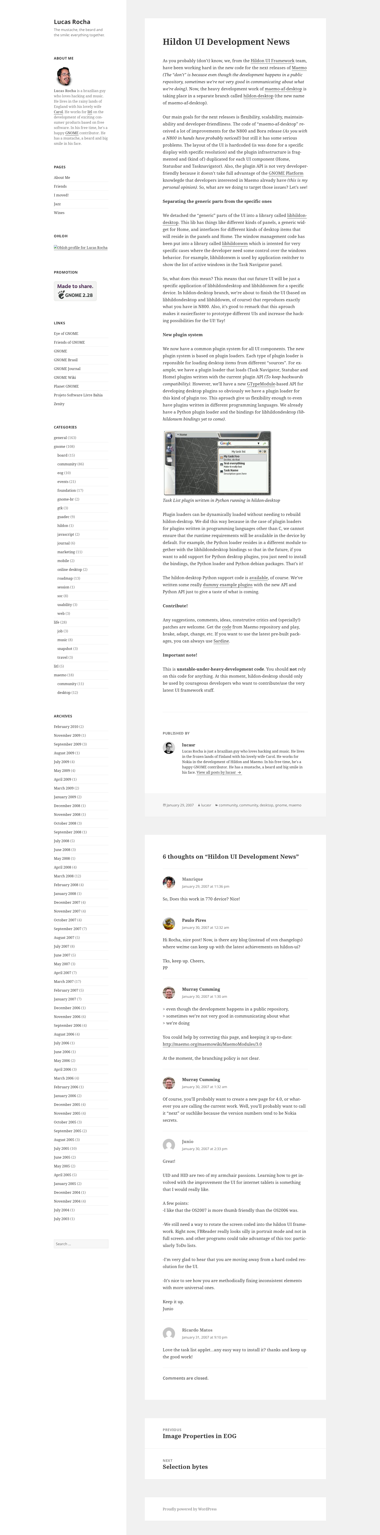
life (56, 622)
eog (60, 472)
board (62, 455)
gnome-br (65, 499)
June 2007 (62, 955)
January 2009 (65, 797)
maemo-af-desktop (283, 89)
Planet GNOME (66, 386)
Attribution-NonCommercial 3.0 (91, 1531)
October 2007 (65, 920)
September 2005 (67, 1131)
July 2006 (61, 1043)
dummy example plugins (228, 585)
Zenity (59, 403)
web (61, 613)
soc (60, 595)
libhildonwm (235, 243)
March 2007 (64, 981)
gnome (59, 446)
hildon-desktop (258, 96)
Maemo (299, 68)
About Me (62, 177)
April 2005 (62, 1174)
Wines (59, 212)
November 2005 (67, 1113)
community (67, 464)
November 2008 (67, 814)
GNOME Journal (67, 368)
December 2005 (67, 1104)
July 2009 (61, 761)
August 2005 (64, 1139)
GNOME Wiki (65, 377)
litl (90, 111)
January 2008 (65, 893)
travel (62, 657)
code (226, 627)
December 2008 (67, 805)
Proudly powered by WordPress (190, 1509)
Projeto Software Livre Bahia (78, 395)
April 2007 (62, 972)
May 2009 (62, 770)
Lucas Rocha (72, 22)
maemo (60, 675)
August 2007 (64, 937)
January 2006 (65, 1095)
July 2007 (61, 946)
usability (64, 604)
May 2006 (62, 1060)
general (60, 437)
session (63, 587)
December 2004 (67, 1192)
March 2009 (64, 788)
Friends (60, 186)
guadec (63, 516)
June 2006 (62, 1051)
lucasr (206, 805)
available (258, 578)
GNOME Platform (286, 173)
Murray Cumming (201, 989)
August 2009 (64, 753)
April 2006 (62, 1069)
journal (63, 543)
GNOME (72, 133)
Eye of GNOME (66, 333)
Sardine (221, 641)
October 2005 (65, 1122)
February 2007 (66, 990)
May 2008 (62, 858)
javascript (65, 534)
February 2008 (66, 884)
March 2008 (64, 876)
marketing (66, 552)
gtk (60, 508)
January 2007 (65, 999)
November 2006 (67, 1016)
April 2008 (62, 867)
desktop (64, 692)
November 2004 (67, 1201)
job (60, 631)
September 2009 (67, 744)
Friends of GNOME (69, 342)
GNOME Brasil (66, 359)
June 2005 (62, 1157)
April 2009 (62, 779)
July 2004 (61, 1210)
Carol (58, 111)
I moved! (61, 195)
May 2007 (62, 964)
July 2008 (61, 840)
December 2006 (67, 1007)
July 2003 (61, 1218)
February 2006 (66, 1087)
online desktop (69, 569)
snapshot (64, 648)
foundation (66, 490)
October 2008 (65, 823)
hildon (62, 525)
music (62, 639)
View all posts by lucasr (217, 772)
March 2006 (64, 1078)
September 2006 (67, 1025)
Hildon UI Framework (272, 61)
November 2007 (67, 911)
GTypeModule (261, 384)
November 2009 (67, 735)
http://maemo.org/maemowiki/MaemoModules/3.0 (212, 1044)
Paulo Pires (194, 920)
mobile (63, 560)
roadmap (65, 578)
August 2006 (64, 1034)
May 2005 (62, 1166)
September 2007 (67, 928)
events (62, 481)
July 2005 (61, 1148)
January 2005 (65, 1183)
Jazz (57, 203)
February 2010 (66, 726)
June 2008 (62, 849)
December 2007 (67, 902)
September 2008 (67, 832)
